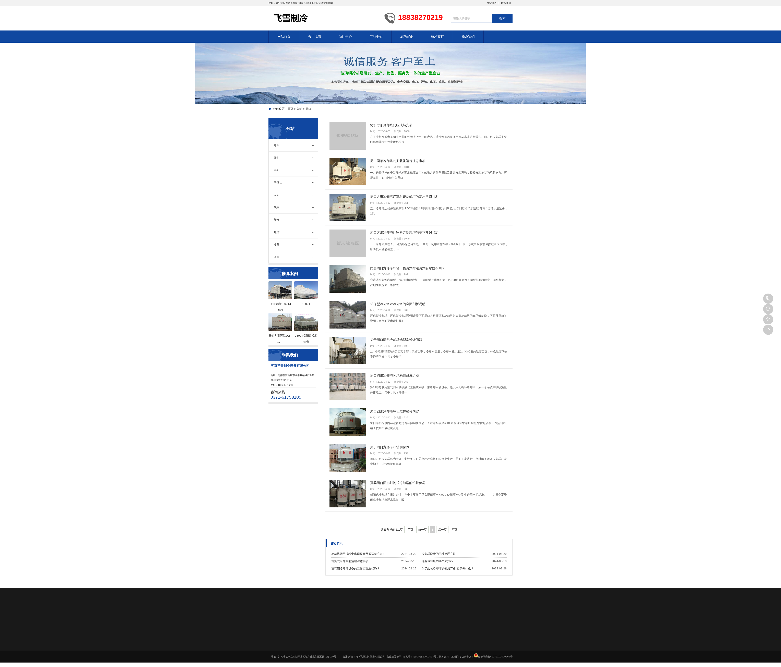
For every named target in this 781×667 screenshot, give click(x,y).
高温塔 (401, 664)
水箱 (399, 653)
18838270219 (768, 299)
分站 (299, 108)
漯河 (468, 648)
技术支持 (437, 36)
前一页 (422, 529)
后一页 (442, 529)
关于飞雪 (314, 36)
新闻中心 (345, 36)
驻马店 (469, 664)
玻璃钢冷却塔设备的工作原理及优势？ (355, 568)
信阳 (468, 659)
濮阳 (276, 244)
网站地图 (491, 3)
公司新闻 (377, 627)
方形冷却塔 (292, 3)
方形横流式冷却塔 (407, 637)
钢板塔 (401, 642)
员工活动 (353, 632)
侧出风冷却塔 (404, 648)
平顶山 (278, 182)
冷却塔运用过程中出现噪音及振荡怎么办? (357, 553)
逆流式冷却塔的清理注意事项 (349, 561)
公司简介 (353, 627)
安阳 (276, 195)
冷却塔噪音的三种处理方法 (439, 553)
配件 (399, 658)
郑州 (276, 145)
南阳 (468, 653)
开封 (276, 157)
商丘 (480, 653)
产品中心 (376, 36)
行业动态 (377, 632)
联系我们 (506, 3)
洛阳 (276, 170)
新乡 (276, 219)
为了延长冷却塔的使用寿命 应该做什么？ (448, 568)
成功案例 (406, 36)
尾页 (454, 529)
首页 (290, 108)
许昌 (276, 257)
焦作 (276, 232)
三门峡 (481, 648)
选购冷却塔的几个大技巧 (437, 561)
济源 (480, 664)
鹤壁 (276, 207)
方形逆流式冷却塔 (407, 632)
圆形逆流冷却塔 (405, 627)
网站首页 (283, 36)
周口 (308, 108)
